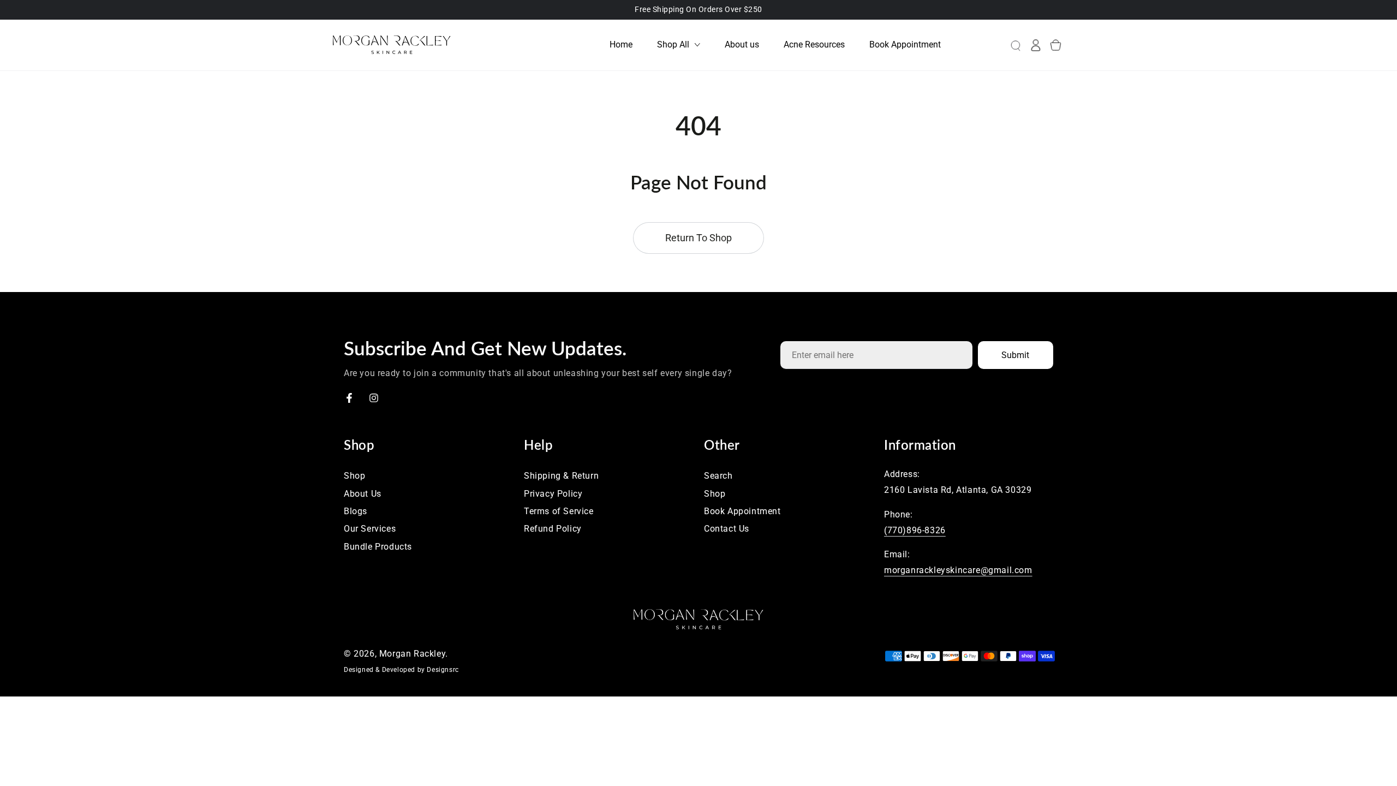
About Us (362, 494)
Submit (1015, 355)
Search (718, 476)
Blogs (355, 511)
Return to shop (698, 237)
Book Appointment (742, 511)
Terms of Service (559, 511)
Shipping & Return (561, 476)
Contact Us (726, 528)
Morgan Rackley (412, 653)
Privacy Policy (553, 494)
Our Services (370, 528)
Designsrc (442, 670)
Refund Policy (553, 528)
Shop (354, 476)
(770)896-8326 (915, 530)
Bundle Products (378, 546)
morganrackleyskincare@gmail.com (958, 570)
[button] (1007, 45)
